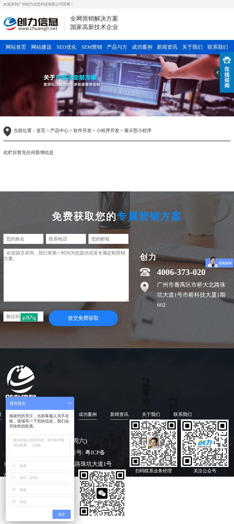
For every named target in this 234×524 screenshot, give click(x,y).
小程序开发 (107, 130)
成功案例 (142, 47)
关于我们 (192, 47)
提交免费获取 (83, 318)
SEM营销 (91, 47)
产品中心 (59, 130)
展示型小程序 (138, 130)
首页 (40, 130)
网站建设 (41, 47)
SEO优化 (66, 47)
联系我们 (217, 47)
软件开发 (82, 130)
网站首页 (16, 47)
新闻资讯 (167, 47)
